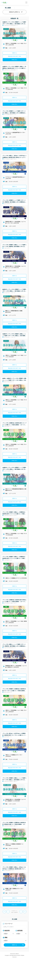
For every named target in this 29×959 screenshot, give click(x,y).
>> (24, 911)
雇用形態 (19, 930)
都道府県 (7, 930)
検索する (14, 945)
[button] (26, 2)
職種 (6, 937)
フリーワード (8, 923)
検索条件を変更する (14, 12)
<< (4, 911)
